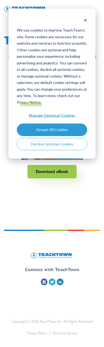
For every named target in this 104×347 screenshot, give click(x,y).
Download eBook (52, 171)
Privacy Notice (29, 102)
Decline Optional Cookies (52, 144)
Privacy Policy (37, 333)
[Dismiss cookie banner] (85, 20)
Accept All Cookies (52, 129)
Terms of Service (65, 333)
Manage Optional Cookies (52, 115)
